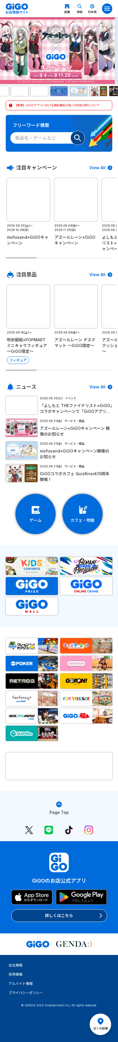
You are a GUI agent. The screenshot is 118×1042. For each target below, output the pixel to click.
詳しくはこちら (59, 915)
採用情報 (15, 974)
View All (97, 167)
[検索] (77, 138)
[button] (19, 91)
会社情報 (15, 965)
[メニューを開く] (107, 8)
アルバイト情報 (21, 983)
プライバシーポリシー (26, 993)
